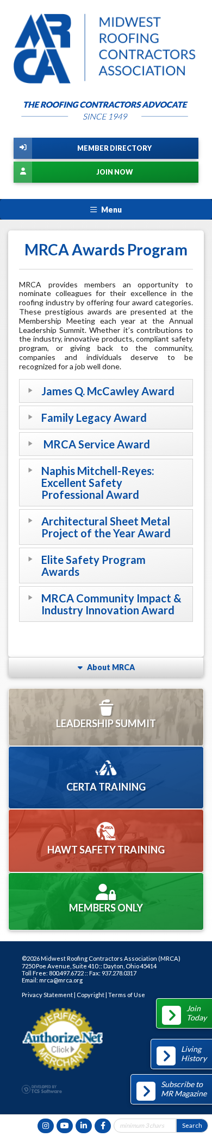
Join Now (114, 172)
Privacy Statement (47, 994)
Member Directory (114, 148)
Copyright (90, 994)
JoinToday (196, 1013)
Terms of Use (126, 994)
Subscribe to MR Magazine (184, 1089)
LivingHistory (194, 1053)
